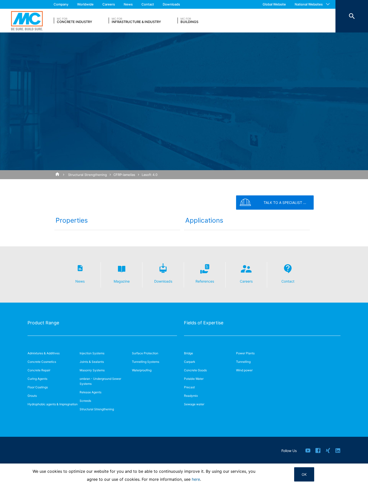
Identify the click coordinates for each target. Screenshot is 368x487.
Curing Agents (37, 379)
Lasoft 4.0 (149, 175)
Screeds (85, 401)
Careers (108, 4)
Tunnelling (243, 362)
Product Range (43, 322)
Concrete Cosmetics (42, 362)
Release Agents (90, 392)
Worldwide (85, 4)
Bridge (188, 353)
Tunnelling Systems (145, 362)
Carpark (189, 362)
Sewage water (194, 404)
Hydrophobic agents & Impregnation (53, 404)
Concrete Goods (195, 370)
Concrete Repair (39, 370)
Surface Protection (145, 353)
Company (61, 4)
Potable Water (194, 379)
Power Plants (245, 353)
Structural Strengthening (87, 175)
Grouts (32, 396)
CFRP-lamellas (124, 175)
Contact (147, 4)
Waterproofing (141, 370)
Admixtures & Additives (44, 353)
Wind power (244, 370)
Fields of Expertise (203, 322)
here (196, 479)
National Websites (309, 4)
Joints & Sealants (92, 362)
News (128, 4)
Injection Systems (92, 353)
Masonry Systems (92, 370)
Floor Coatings (38, 387)
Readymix (191, 396)
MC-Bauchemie (27, 20)
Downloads (171, 4)
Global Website (274, 4)
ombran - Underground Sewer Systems (100, 381)
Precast (189, 387)
